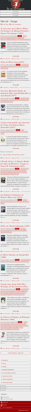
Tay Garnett (3, 294)
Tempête (21, 39)
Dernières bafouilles (7, 379)
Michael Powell (4, 39)
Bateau (27, 289)
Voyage (28, 39)
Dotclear (27, 410)
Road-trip (3, 102)
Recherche (5, 360)
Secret (24, 293)
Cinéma (19, 36)
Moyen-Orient (21, 172)
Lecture (18, 130)
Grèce (18, 325)
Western (2, 203)
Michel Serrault (11, 329)
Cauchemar (23, 260)
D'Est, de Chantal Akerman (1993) (15, 226)
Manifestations (4, 132)
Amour (23, 289)
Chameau (23, 168)
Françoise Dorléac (12, 325)
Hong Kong (24, 291)
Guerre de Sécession (14, 201)
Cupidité (28, 260)
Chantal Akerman (4, 230)
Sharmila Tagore (18, 261)
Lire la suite (16, 56)
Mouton (15, 172)
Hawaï (20, 291)
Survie (2, 174)
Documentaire (23, 170)
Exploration (3, 201)
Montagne (11, 172)
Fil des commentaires (16, 24)
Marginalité (7, 66)
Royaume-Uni (16, 39)
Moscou (17, 230)
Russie (25, 230)
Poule (27, 100)
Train (25, 39)
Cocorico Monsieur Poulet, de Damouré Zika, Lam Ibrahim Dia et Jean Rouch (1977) (15, 93)
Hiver (21, 201)
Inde (2, 261)
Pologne (21, 230)
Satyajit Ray (11, 261)
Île (15, 38)
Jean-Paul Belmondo (5, 327)
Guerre (8, 201)
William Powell (21, 294)
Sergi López (22, 66)
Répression (14, 132)
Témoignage (24, 132)
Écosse (24, 36)
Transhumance (7, 174)
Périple (9, 132)
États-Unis (16, 291)
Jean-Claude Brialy (24, 325)
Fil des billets (5, 24)
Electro (26, 64)
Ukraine (2, 232)
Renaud (3, 36)
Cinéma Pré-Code (4, 291)
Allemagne (23, 228)
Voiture (2, 68)
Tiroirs (4, 363)
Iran (23, 130)
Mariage (22, 38)
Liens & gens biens (7, 382)
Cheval (27, 168)
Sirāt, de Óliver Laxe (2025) (12, 62)
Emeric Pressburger (5, 38)
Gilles (3, 130)
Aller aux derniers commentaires (15, 0)
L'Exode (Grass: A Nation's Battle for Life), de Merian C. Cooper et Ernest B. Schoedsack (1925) (15, 163)
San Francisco (19, 293)
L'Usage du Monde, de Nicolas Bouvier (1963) (13, 154)
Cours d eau (8, 100)
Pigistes (4, 366)
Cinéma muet (7, 170)
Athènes (25, 322)
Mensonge (9, 293)
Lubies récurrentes (7, 376)
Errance (25, 200)
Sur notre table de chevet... (9, 373)
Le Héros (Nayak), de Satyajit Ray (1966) (15, 255)
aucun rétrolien (16, 58)
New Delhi (5, 261)
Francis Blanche (4, 325)
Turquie (13, 174)
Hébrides (12, 38)
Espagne (2, 66)
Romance (10, 39)
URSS (6, 232)
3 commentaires (5, 87)
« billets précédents (12, 353)
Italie (24, 201)
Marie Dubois (13, 327)
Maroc (12, 66)
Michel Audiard (4, 329)
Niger (24, 100)
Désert (23, 64)
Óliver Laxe (16, 66)
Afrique (22, 98)
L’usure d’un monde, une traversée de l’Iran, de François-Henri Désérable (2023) (15, 125)
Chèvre (2, 170)
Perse (25, 172)
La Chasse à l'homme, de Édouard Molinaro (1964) (15, 318)
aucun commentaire (6, 58)
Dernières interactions (8, 369)
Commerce (3, 100)
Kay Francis (3, 293)
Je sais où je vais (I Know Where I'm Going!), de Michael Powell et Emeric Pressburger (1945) (15, 30)
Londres (18, 38)
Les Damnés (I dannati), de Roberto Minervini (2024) (12, 195)
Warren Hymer (13, 294)
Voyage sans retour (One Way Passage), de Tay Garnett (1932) (14, 285)
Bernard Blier (4, 324)
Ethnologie (14, 100)
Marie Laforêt (20, 327)
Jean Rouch (19, 100)
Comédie (27, 98)
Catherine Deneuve (11, 324)
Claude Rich (18, 324)
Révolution (19, 132)
